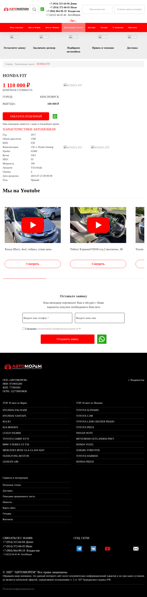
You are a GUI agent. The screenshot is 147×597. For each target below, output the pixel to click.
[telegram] (79, 548)
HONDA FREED (85, 461)
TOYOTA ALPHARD (87, 410)
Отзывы (104, 27)
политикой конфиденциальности (58, 328)
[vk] (93, 548)
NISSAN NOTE (84, 433)
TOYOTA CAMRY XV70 (16, 438)
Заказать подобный (26, 116)
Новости (7, 502)
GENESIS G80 (10, 461)
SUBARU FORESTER (88, 450)
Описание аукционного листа (19, 496)
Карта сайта (9, 508)
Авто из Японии (52, 27)
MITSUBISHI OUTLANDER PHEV (95, 438)
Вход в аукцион (16, 27)
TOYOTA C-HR (84, 416)
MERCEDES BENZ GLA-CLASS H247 (23, 450)
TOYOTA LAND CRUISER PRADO (95, 421)
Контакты (132, 27)
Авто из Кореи (34, 27)
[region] (73, 237)
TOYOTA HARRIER (87, 456)
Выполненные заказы (73, 27)
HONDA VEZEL (85, 444)
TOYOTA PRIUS (85, 427)
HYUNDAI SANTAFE (14, 416)
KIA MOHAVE (10, 427)
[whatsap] (42, 9)
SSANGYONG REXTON (16, 456)
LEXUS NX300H (12, 433)
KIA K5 (7, 421)
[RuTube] (121, 548)
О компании (118, 27)
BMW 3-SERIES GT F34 (16, 444)
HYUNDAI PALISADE (15, 410)
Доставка (92, 27)
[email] (136, 548)
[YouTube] (107, 548)
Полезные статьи (12, 485)
